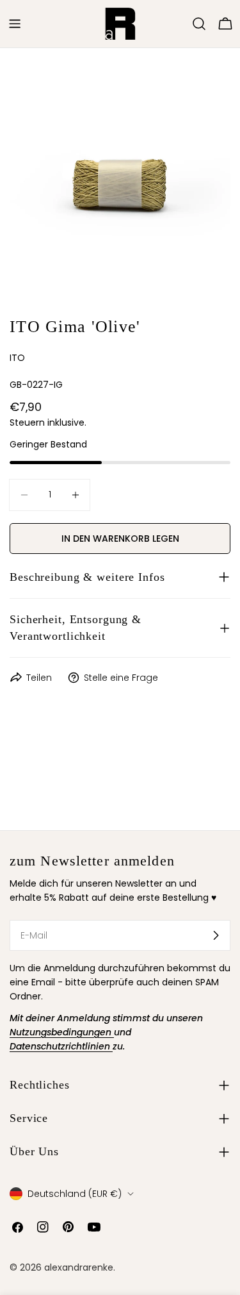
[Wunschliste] (181, 24)
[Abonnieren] (215, 935)
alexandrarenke (78, 1267)
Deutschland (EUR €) (75, 1193)
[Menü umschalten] (15, 24)
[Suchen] (199, 24)
